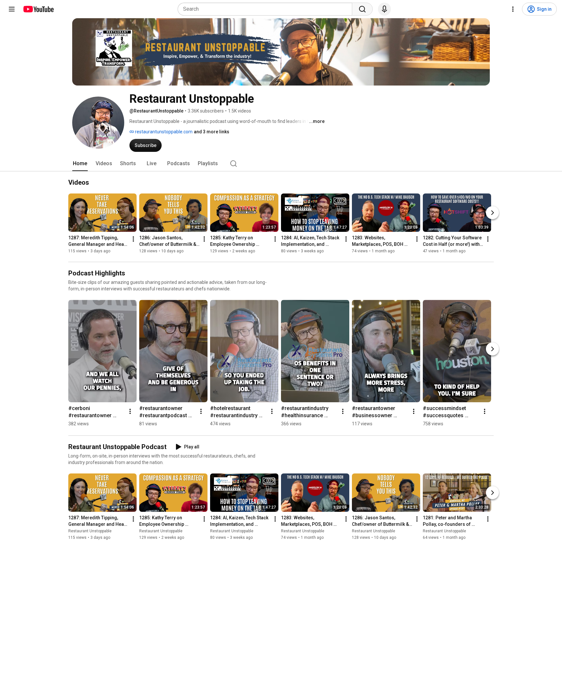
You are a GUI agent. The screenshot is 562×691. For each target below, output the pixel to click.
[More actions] (133, 239)
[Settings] (513, 9)
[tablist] (281, 163)
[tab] (80, 163)
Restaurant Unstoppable (90, 531)
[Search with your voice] (384, 9)
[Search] (362, 9)
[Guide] (12, 9)
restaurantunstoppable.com (163, 131)
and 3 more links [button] (211, 131)
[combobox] (267, 9)
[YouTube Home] (38, 9)
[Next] (492, 212)
